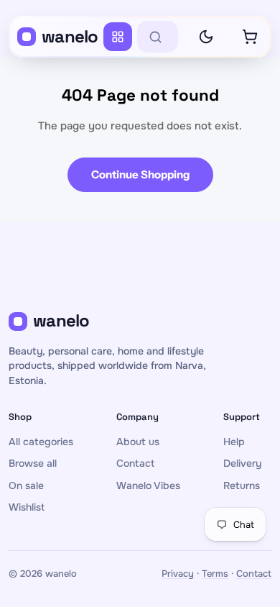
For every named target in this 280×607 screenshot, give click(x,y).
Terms (215, 573)
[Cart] (250, 37)
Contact (135, 463)
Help (234, 441)
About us (137, 441)
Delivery (242, 463)
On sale (26, 485)
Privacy (178, 573)
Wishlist (27, 507)
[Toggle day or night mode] (206, 37)
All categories (41, 441)
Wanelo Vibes (148, 485)
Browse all (33, 463)
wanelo (70, 36)
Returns (241, 485)
